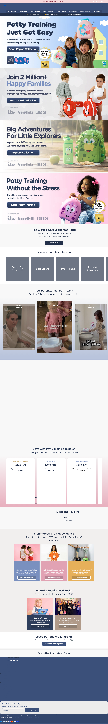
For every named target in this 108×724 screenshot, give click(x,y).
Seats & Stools (73, 11)
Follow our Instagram (54, 644)
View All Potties (54, 243)
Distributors (6, 680)
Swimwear (6, 697)
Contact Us (10, 667)
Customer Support (12, 664)
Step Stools (6, 695)
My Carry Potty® (12, 11)
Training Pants (23, 11)
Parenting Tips (7, 675)
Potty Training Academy (10, 671)
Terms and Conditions (19, 717)
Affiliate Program (8, 678)
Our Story (5, 677)
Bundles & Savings (61, 11)
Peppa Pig (6, 688)
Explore (3, 673)
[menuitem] (12, 11)
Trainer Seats (7, 693)
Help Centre (97, 11)
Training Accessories (85, 11)
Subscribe (32, 710)
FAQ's (4, 669)
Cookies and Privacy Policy (33, 717)
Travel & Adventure (48, 11)
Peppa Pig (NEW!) (35, 11)
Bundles (5, 684)
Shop (2, 682)
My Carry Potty (7, 686)
